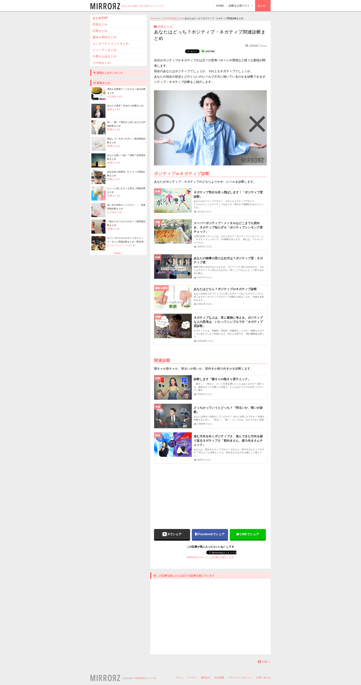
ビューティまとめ (105, 50)
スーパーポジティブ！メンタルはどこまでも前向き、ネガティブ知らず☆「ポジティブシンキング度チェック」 (228, 227)
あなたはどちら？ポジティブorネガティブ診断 (225, 289)
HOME (220, 5)
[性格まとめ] (113, 109)
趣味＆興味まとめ (105, 37)
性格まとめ (177, 18)
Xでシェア (174, 534)
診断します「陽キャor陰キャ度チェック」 (222, 379)
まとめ (261, 5)
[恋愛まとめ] (113, 129)
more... (118, 253)
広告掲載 (219, 677)
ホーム (180, 677)
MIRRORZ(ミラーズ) (145, 678)
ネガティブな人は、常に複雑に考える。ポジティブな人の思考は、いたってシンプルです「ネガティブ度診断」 (228, 322)
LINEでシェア (249, 534)
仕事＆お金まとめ (105, 56)
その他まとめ (102, 62)
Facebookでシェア (211, 534)
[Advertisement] (210, 493)
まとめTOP (164, 18)
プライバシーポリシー (240, 677)
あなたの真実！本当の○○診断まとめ (125, 105)
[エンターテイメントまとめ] (121, 245)
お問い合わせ (263, 677)
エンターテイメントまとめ (111, 43)
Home (153, 18)
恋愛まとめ (100, 30)
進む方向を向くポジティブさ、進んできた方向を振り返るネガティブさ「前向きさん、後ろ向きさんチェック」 (228, 440)
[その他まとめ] (114, 96)
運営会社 (206, 677)
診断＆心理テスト (239, 5)
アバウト (192, 677)
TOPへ (266, 662)
